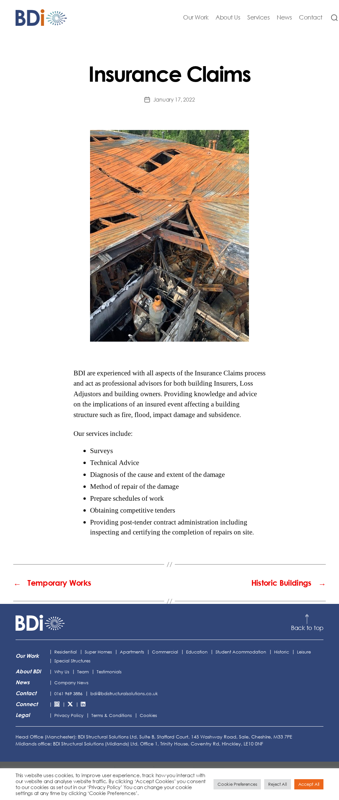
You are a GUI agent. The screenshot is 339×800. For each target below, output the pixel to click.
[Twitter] (70, 704)
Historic (281, 651)
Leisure (304, 651)
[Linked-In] (83, 704)
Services (258, 17)
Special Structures (72, 660)
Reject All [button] (277, 784)
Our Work (195, 17)
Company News (71, 682)
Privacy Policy (68, 715)
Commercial (165, 651)
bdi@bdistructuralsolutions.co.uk (124, 693)
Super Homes (98, 651)
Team (83, 671)
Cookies (148, 715)
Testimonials (109, 671)
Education (197, 651)
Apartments (132, 651)
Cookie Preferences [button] (237, 784)
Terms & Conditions (111, 715)
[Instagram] (57, 704)
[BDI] (40, 623)
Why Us (61, 671)
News (284, 17)
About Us (228, 17)
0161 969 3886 (68, 693)
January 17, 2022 (174, 99)
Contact (310, 17)
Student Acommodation (241, 651)
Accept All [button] (308, 784)
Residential (65, 651)
